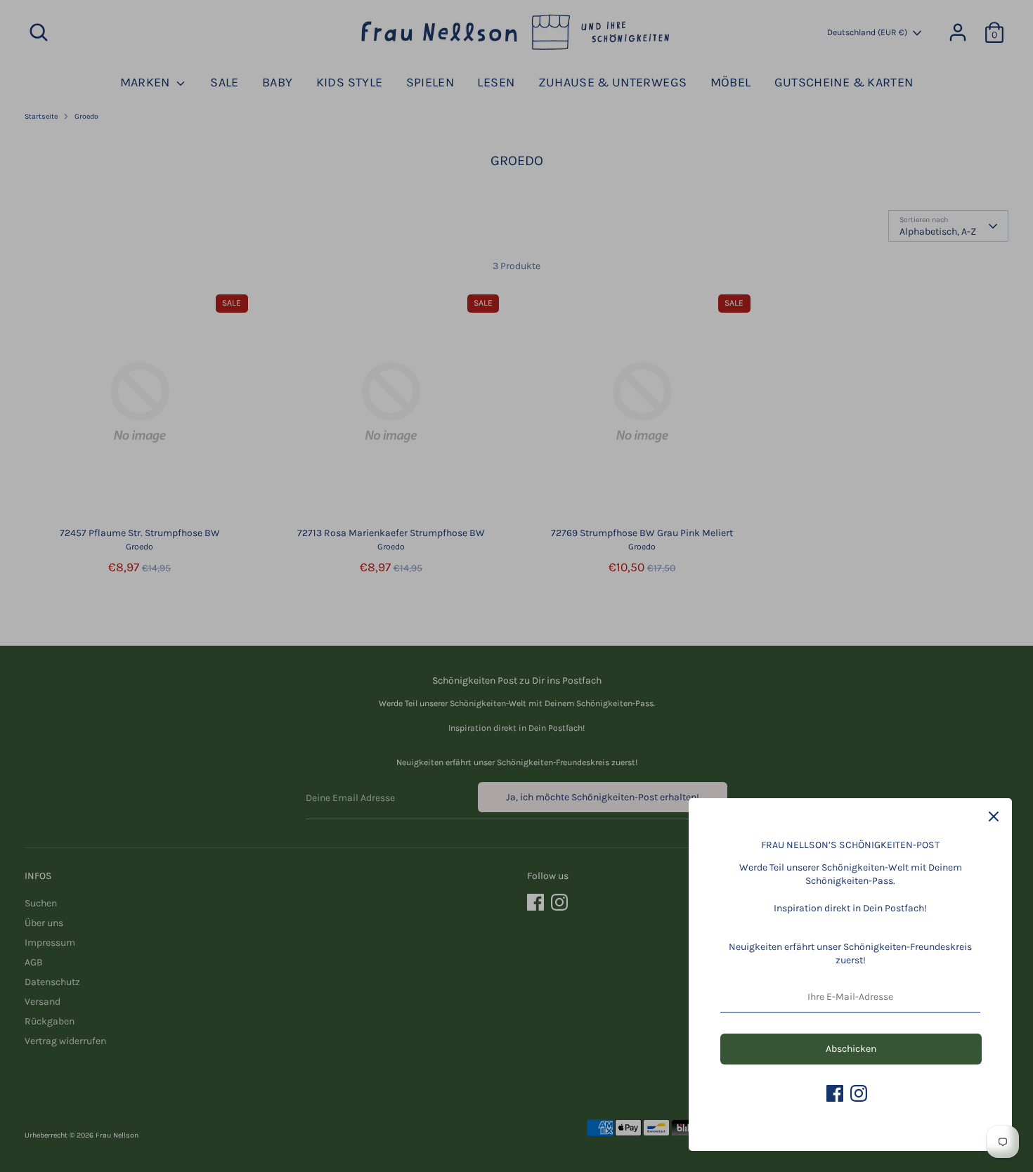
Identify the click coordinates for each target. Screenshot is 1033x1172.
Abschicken (851, 1049)
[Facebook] (834, 1093)
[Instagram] (858, 1093)
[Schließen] (993, 816)
